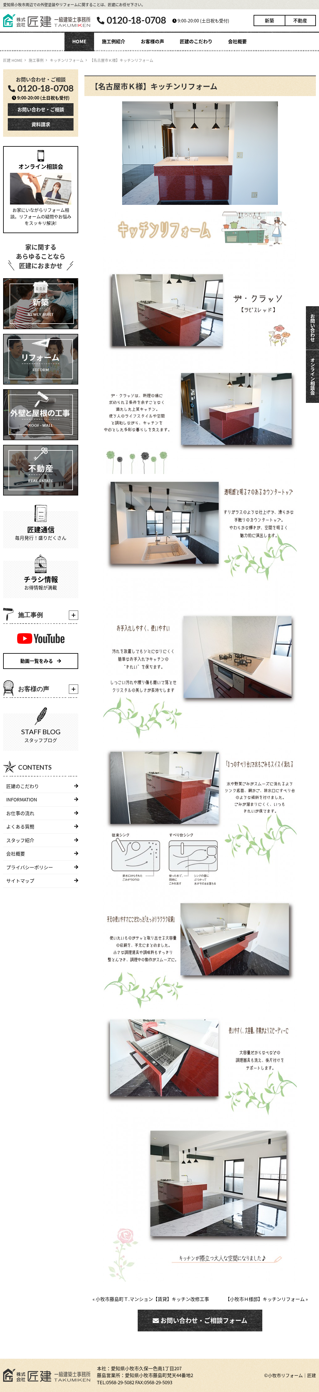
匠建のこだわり (196, 41)
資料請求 (40, 124)
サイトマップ (20, 880)
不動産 (300, 20)
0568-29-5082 (120, 1382)
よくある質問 (20, 826)
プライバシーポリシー (29, 867)
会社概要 (237, 41)
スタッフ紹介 (20, 840)
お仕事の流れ (20, 813)
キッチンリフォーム (66, 60)
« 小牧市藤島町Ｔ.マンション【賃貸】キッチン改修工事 (151, 1299)
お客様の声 (152, 41)
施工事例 (36, 60)
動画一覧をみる (37, 660)
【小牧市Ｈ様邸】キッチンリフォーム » (266, 1299)
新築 (269, 20)
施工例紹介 (113, 41)
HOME (79, 41)
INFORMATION (21, 799)
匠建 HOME (12, 60)
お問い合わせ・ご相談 (40, 109)
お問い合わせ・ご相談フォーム (203, 1320)
